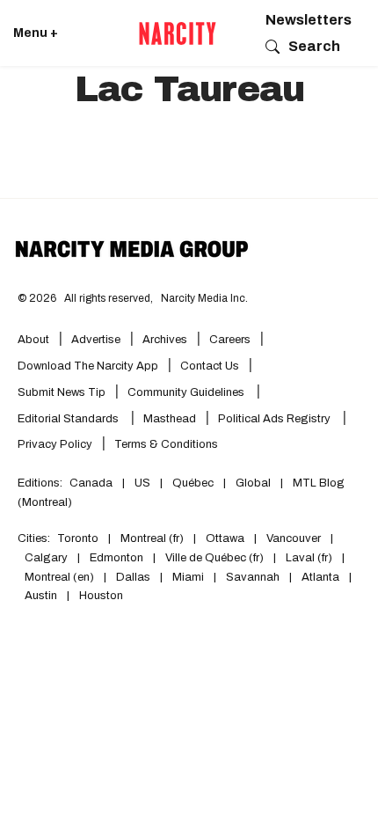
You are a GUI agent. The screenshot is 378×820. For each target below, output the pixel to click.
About (33, 339)
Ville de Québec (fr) (214, 558)
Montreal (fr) (152, 538)
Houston (101, 595)
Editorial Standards (69, 419)
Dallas (133, 577)
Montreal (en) (59, 577)
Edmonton (116, 558)
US (142, 483)
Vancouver (293, 538)
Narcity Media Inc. (204, 298)
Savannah (253, 577)
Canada (91, 483)
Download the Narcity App (88, 366)
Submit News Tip (61, 392)
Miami (188, 577)
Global (253, 483)
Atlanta (320, 577)
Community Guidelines (187, 392)
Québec (193, 483)
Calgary (46, 558)
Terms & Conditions (166, 444)
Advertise (95, 339)
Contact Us (209, 366)
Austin (41, 595)
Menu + (35, 33)
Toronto (77, 538)
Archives (164, 339)
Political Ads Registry (275, 419)
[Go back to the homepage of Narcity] (177, 33)
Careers (230, 339)
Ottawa (225, 538)
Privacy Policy (55, 444)
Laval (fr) (309, 558)
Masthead (169, 419)
